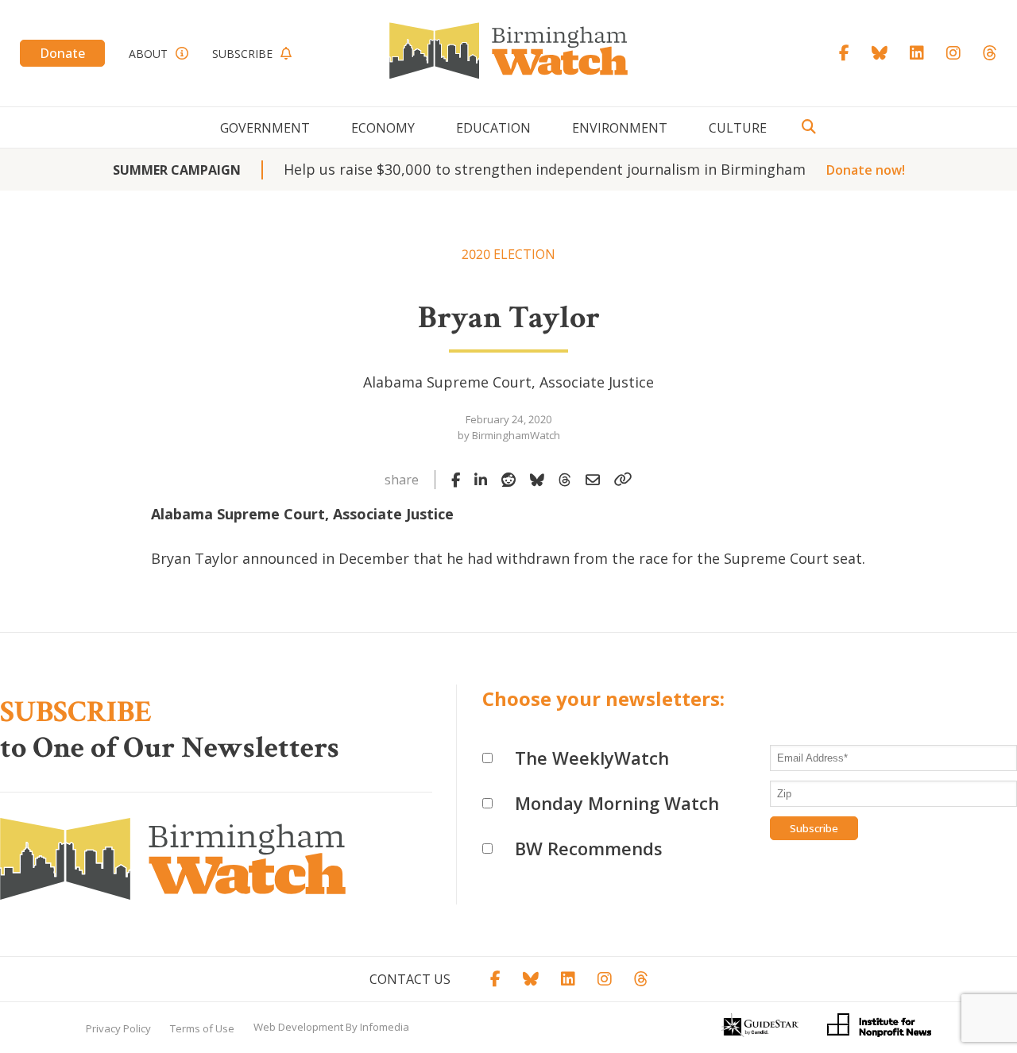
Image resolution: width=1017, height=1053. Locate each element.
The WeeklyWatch (592, 758)
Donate (62, 53)
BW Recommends (589, 848)
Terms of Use (202, 1028)
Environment (619, 128)
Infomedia (384, 1027)
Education (493, 128)
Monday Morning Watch (617, 803)
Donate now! (865, 170)
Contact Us (409, 979)
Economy (383, 128)
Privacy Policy (118, 1028)
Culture (738, 128)
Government (265, 128)
